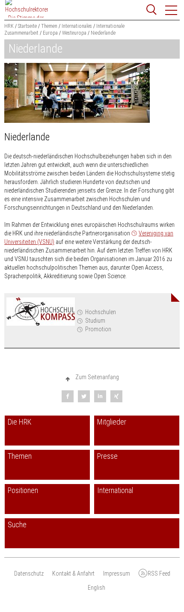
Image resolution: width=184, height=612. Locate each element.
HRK (9, 26)
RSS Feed (159, 573)
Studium (95, 320)
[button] (171, 10)
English (96, 587)
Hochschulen (100, 312)
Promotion (98, 329)
